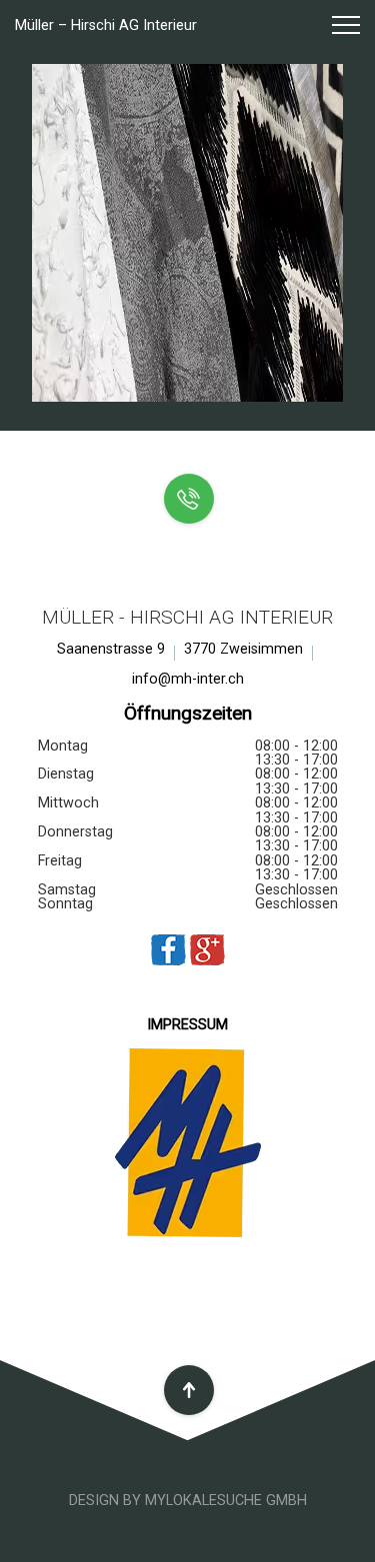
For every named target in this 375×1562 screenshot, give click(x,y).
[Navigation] (337, 26)
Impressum (187, 1024)
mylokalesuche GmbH (226, 1500)
